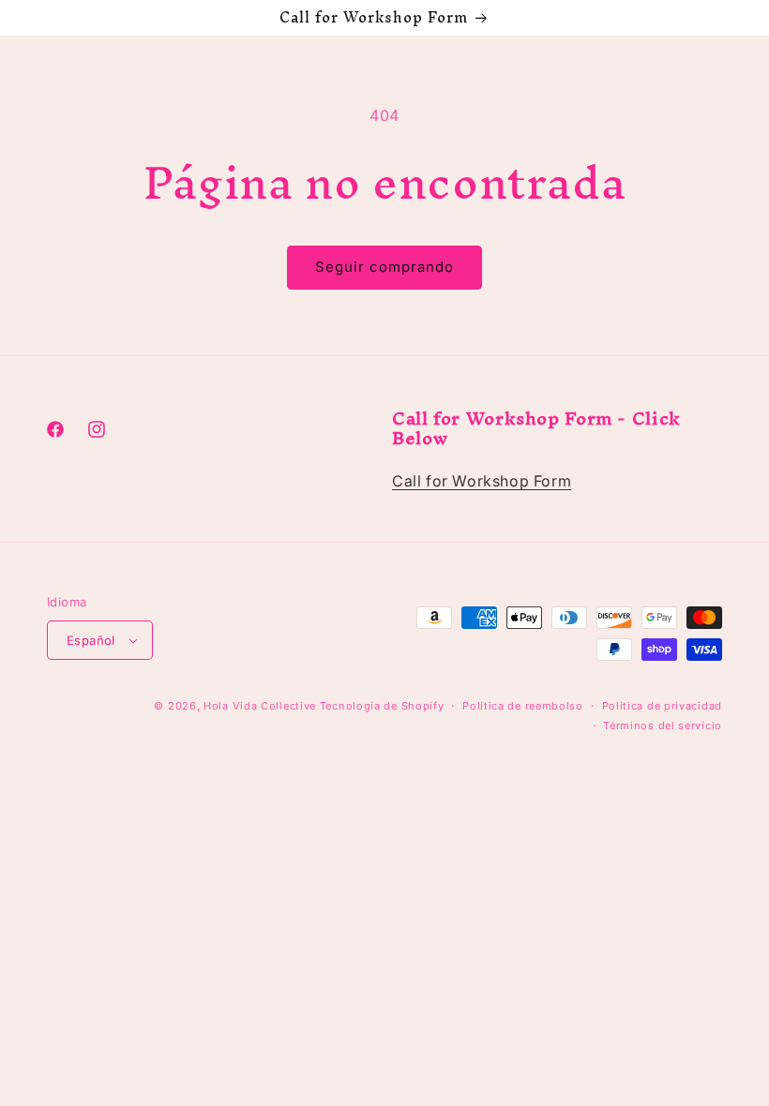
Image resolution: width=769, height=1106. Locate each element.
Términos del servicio (662, 725)
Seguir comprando (384, 267)
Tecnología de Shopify (382, 705)
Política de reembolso (522, 705)
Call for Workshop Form (481, 480)
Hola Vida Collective (260, 705)
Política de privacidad (662, 705)
